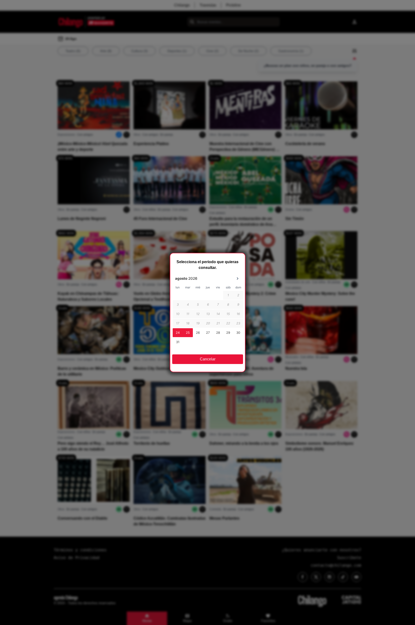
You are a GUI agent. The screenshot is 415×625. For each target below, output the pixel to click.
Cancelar (207, 359)
